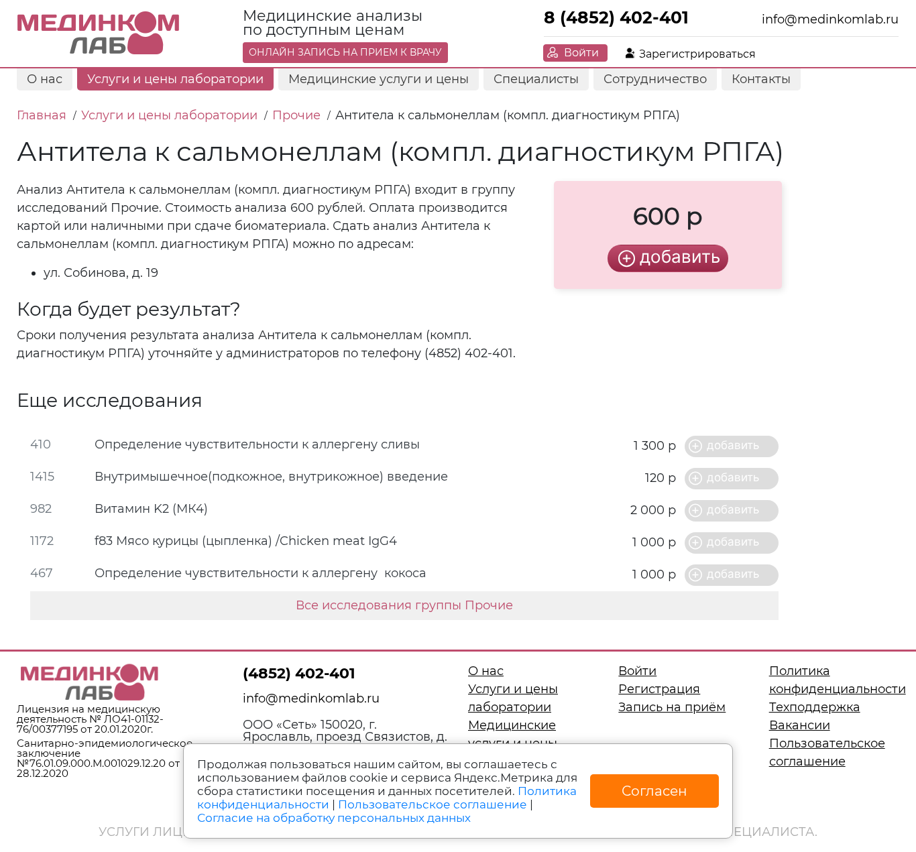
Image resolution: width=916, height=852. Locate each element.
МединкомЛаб (99, 33)
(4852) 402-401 (299, 673)
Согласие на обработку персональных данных (334, 818)
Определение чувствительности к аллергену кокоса (260, 573)
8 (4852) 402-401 (616, 17)
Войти (581, 52)
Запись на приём (672, 707)
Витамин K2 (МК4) (151, 508)
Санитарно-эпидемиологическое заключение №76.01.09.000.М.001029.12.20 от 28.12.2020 (104, 758)
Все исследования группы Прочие (404, 605)
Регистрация (659, 689)
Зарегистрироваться (697, 54)
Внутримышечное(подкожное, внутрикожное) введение (271, 476)
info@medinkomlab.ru (830, 19)
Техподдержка (814, 707)
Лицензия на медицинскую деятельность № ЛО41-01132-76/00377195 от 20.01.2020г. (90, 719)
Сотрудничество (655, 79)
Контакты (761, 79)
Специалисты (536, 79)
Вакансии (799, 725)
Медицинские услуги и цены (378, 79)
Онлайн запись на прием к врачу (345, 52)
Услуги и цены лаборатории (175, 79)
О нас (44, 79)
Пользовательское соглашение (432, 804)
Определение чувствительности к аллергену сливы (257, 444)
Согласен (654, 791)
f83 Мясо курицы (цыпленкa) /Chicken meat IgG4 (246, 541)
